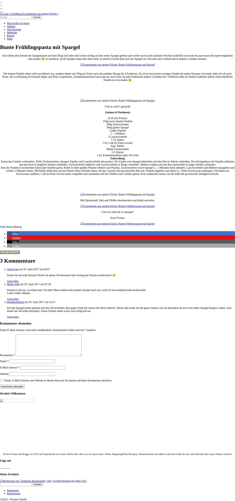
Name (4, 361)
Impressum (13, 490)
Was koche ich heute (18, 23)
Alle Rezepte (14, 29)
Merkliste (12, 32)
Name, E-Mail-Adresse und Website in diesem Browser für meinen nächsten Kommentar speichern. (58, 380)
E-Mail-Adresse (9, 367)
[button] (13, 233)
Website (4, 373)
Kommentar (7, 355)
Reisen (10, 35)
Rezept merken (9, 252)
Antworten (13, 281)
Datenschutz (13, 493)
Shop (10, 38)
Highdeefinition (15, 302)
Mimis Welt (13, 284)
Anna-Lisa (12, 269)
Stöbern (11, 26)
